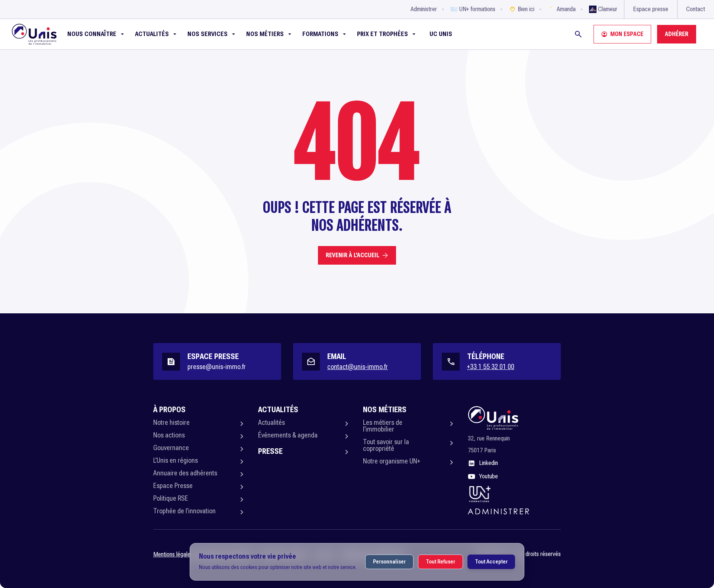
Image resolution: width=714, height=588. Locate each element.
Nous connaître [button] (91, 34)
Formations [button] (320, 34)
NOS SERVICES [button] (207, 34)
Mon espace (626, 34)
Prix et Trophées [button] (382, 34)
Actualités (271, 422)
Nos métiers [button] (265, 34)
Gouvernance (171, 448)
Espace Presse (173, 486)
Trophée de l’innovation (184, 511)
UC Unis (441, 34)
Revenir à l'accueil (352, 255)
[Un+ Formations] (479, 493)
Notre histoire (171, 422)
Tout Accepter (491, 562)
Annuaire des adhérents (185, 473)
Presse (270, 451)
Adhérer (676, 34)
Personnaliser (389, 562)
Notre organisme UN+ (391, 461)
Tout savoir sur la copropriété (386, 445)
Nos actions (169, 435)
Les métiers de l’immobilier (382, 426)
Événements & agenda (288, 435)
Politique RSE (170, 498)
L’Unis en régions (175, 460)
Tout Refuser (440, 562)
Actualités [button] (152, 34)
